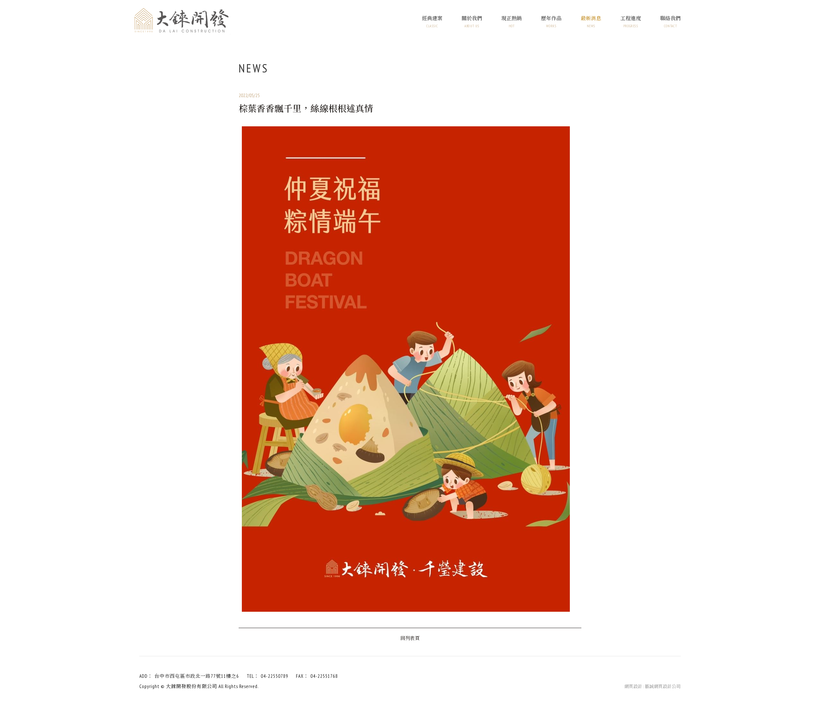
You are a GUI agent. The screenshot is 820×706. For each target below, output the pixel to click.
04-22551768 (324, 676)
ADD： (146, 676)
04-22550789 (274, 676)
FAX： (302, 676)
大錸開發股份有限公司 (183, 21)
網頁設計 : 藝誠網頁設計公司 (652, 686)
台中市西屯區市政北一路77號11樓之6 (196, 676)
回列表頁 (410, 638)
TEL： (253, 676)
